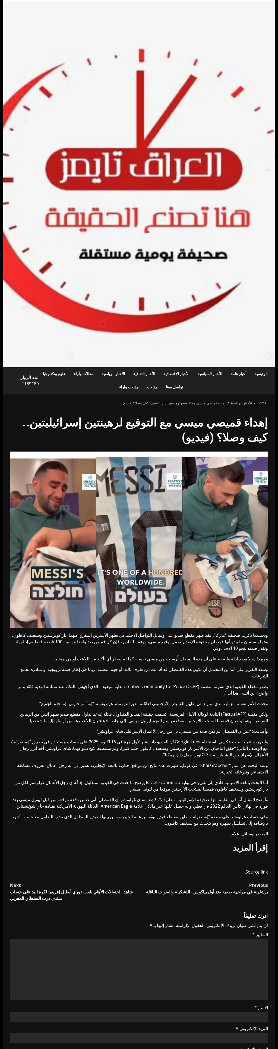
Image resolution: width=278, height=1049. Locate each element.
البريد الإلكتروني (252, 1028)
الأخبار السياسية (210, 374)
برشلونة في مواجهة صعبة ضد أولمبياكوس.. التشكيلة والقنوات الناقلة (207, 888)
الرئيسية (261, 374)
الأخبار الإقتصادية (176, 374)
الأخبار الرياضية (113, 374)
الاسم (261, 1007)
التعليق (260, 935)
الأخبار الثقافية (144, 374)
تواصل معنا (174, 387)
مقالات (152, 387)
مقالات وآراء (83, 374)
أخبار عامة (238, 374)
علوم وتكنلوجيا (54, 374)
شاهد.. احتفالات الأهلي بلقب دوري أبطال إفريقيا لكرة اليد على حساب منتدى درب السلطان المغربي (71, 891)
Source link (256, 872)
